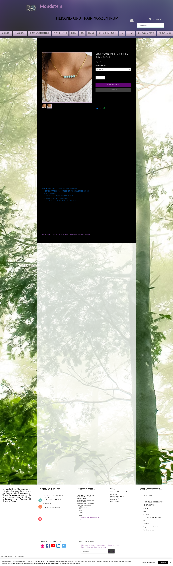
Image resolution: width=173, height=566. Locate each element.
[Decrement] (97, 77)
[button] (132, 19)
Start (43, 45)
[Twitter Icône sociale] (64, 546)
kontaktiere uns (114, 501)
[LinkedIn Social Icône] (58, 546)
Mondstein (51, 6)
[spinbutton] (100, 77)
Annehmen (163, 563)
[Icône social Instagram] (42, 546)
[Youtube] (53, 546)
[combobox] (113, 69)
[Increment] (103, 77)
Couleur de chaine (101, 66)
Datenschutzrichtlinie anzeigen (71, 563)
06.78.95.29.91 (48, 504)
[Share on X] (108, 108)
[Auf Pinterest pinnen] (100, 108)
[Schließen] (170, 562)
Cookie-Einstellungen (148, 563)
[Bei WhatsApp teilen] (104, 108)
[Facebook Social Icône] (48, 546)
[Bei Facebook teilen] (97, 108)
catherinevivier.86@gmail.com (52, 507)
